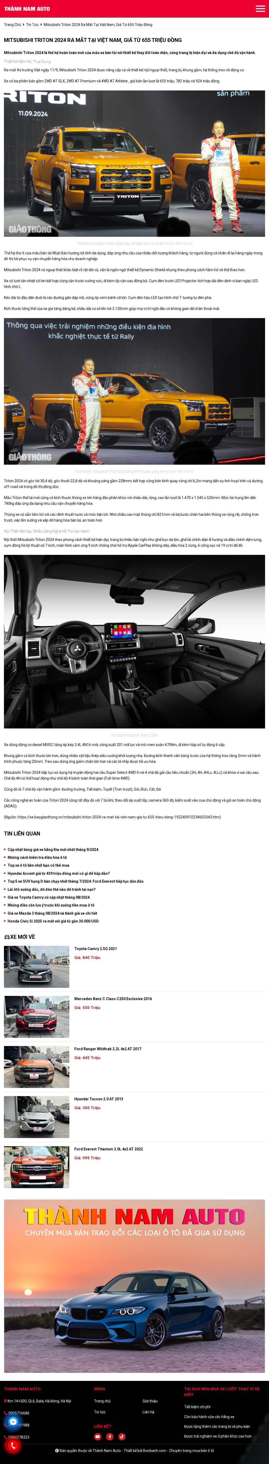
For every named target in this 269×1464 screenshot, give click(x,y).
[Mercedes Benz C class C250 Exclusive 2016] (36, 1017)
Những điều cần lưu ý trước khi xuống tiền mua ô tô (51, 905)
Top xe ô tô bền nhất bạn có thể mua (38, 865)
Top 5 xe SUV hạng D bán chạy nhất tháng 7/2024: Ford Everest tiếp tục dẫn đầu (75, 881)
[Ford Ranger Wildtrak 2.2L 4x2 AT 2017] (36, 1067)
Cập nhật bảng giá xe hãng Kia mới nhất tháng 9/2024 (53, 850)
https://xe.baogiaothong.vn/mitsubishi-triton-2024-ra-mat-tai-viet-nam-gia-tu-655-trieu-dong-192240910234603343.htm (119, 817)
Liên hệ (148, 1412)
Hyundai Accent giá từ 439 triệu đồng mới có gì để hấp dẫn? (59, 873)
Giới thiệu (150, 1401)
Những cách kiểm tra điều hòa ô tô (37, 857)
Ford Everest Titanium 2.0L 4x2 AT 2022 (108, 1149)
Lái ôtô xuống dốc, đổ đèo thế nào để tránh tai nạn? (52, 889)
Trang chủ (102, 1401)
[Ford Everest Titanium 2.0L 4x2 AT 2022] (36, 1167)
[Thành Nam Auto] (33, 9)
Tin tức (32, 25)
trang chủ (12, 25)
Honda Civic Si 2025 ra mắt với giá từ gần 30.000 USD (53, 921)
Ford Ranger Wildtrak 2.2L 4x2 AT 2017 (107, 1049)
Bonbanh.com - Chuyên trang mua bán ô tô (178, 1451)
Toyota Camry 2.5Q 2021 (95, 949)
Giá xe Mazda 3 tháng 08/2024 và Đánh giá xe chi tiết (52, 913)
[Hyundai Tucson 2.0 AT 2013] (36, 1117)
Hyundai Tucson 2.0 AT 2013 (98, 1099)
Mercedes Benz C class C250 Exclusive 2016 (113, 999)
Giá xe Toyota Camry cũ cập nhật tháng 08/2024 (49, 897)
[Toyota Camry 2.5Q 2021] (36, 967)
